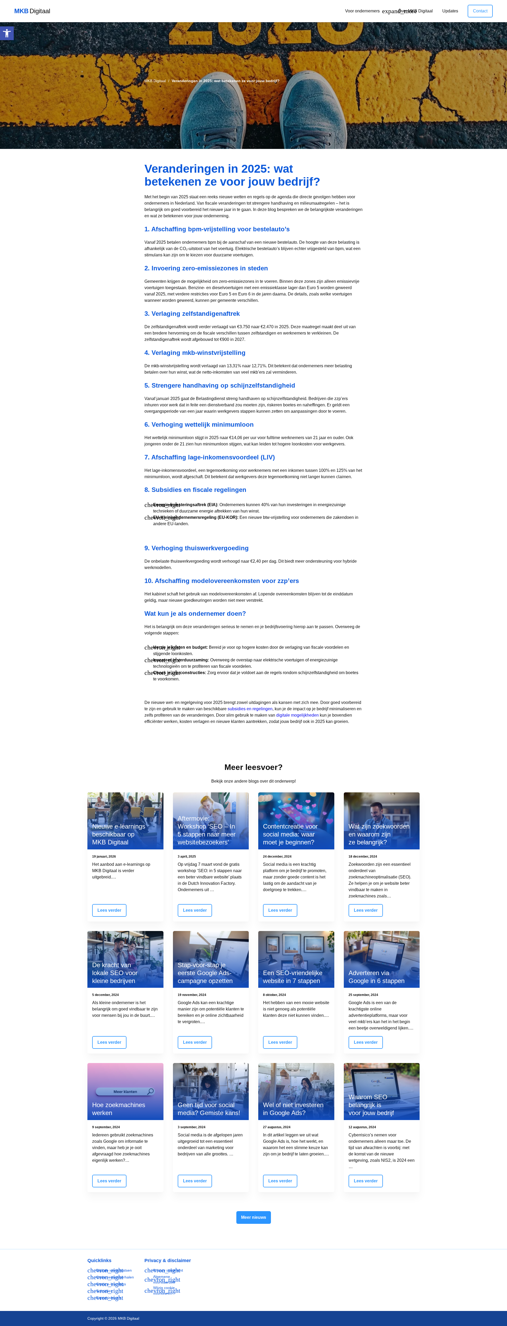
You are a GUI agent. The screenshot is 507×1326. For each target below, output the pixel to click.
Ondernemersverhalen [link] (115, 1277)
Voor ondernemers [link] (362, 11)
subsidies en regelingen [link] (250, 709)
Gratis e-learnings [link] (111, 1284)
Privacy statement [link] (168, 1270)
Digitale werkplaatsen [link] (114, 1270)
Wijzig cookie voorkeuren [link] (164, 1290)
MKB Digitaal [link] (155, 81)
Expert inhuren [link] (108, 1298)
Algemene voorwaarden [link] (164, 1279)
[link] (7, 33)
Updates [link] (450, 11)
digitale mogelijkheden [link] (297, 715)
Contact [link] (480, 11)
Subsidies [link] (104, 1291)
